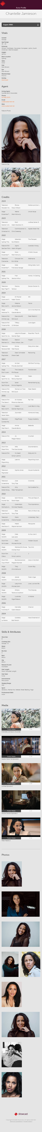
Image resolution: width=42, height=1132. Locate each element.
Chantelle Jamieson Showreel (11, 732)
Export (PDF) (8, 25)
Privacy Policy (28, 1121)
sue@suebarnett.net (8, 101)
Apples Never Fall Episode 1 (10, 759)
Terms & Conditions (16, 1121)
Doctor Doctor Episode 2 (9, 813)
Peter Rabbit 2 (6, 840)
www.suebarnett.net (8, 106)
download (5, 80)
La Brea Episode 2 (7, 786)
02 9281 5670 (6, 97)
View (12, 876)
